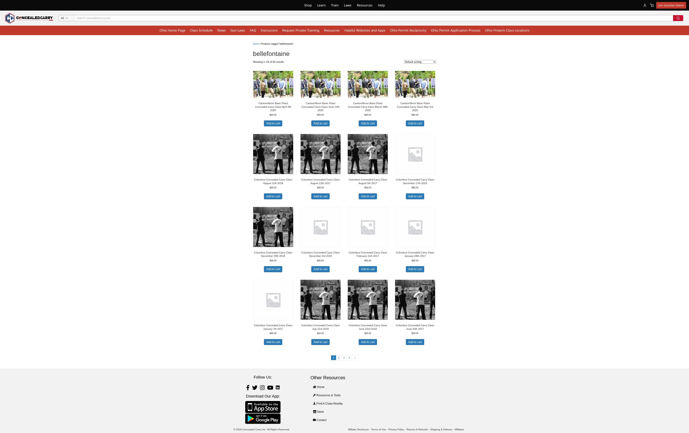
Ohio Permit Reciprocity (408, 30)
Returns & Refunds (417, 429)
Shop (308, 5)
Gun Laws (237, 30)
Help (381, 5)
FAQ (253, 30)
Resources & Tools (328, 395)
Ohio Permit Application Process (456, 30)
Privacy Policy (396, 429)
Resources (364, 5)
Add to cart (273, 123)
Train (335, 5)
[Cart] (652, 5)
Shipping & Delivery (441, 429)
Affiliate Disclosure (358, 429)
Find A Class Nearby (329, 403)
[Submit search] (678, 18)
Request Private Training (300, 30)
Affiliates (459, 429)
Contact (321, 420)
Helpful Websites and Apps (364, 30)
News (221, 30)
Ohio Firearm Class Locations (507, 30)
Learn (321, 5)
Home (256, 43)
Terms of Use (378, 429)
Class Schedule (201, 30)
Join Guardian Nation (671, 5)
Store (320, 411)
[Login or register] (644, 5)
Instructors (269, 30)
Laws (347, 5)
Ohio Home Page (172, 30)
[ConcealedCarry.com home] (29, 18)
